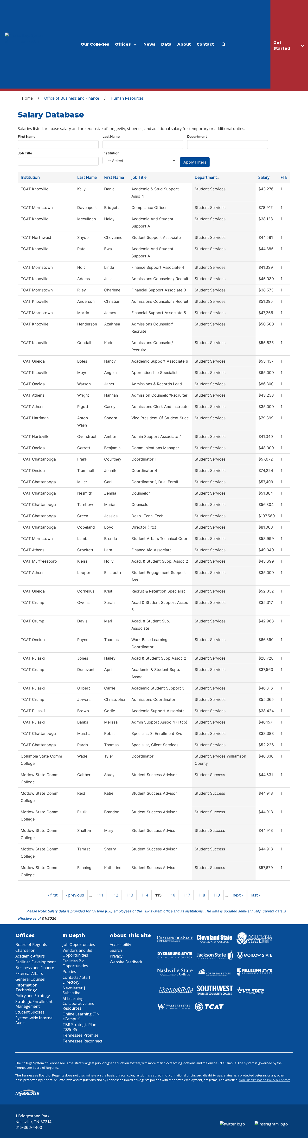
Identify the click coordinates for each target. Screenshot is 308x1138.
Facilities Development (35, 962)
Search (116, 950)
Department (197, 136)
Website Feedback (126, 962)
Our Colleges (95, 44)
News (149, 44)
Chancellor (25, 950)
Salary (264, 177)
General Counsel (30, 979)
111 (100, 895)
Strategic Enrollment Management (33, 1004)
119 (216, 895)
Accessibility (120, 944)
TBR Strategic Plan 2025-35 (79, 1027)
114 (144, 895)
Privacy (116, 956)
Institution (111, 153)
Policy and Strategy (32, 995)
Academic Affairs (30, 956)
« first (52, 895)
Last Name (111, 136)
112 (115, 895)
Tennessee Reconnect (82, 1041)
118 (202, 895)
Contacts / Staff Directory (76, 980)
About (184, 44)
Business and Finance (34, 967)
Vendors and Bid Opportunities (77, 953)
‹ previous (75, 895)
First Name (26, 136)
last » (256, 895)
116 (172, 895)
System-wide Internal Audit (34, 1020)
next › (238, 895)
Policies (69, 971)
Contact (205, 44)
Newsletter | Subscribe (74, 990)
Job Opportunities (79, 944)
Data (166, 44)
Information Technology (26, 987)
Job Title (25, 153)
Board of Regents (31, 944)
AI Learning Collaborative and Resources (78, 1003)
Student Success (30, 1012)
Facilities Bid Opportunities (75, 963)
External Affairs (29, 973)
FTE (284, 177)
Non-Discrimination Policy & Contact (264, 1080)
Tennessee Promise (80, 1035)
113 (130, 895)
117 (187, 895)
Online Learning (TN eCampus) (81, 1016)
